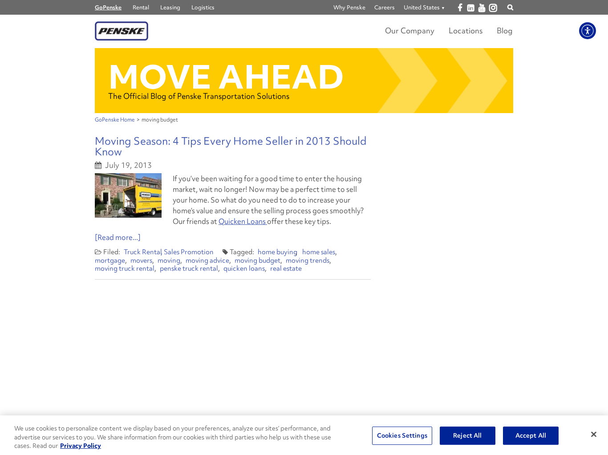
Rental (141, 7)
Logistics (203, 7)
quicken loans (244, 268)
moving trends (307, 260)
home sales (318, 252)
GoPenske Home (115, 119)
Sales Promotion (189, 252)
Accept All (530, 435)
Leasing (170, 7)
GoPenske (108, 7)
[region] (304, 435)
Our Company (409, 30)
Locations (465, 30)
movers (141, 260)
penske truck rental (189, 268)
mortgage (110, 260)
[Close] (594, 434)
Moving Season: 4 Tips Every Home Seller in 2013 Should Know (231, 146)
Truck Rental (143, 252)
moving (169, 260)
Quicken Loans (243, 221)
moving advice (207, 260)
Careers (384, 7)
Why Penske (349, 7)
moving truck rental (124, 268)
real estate (286, 268)
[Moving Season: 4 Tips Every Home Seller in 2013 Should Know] (128, 195)
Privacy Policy (80, 446)
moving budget (257, 260)
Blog (505, 30)
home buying (277, 252)
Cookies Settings (402, 435)
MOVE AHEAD (226, 76)
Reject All (467, 435)
